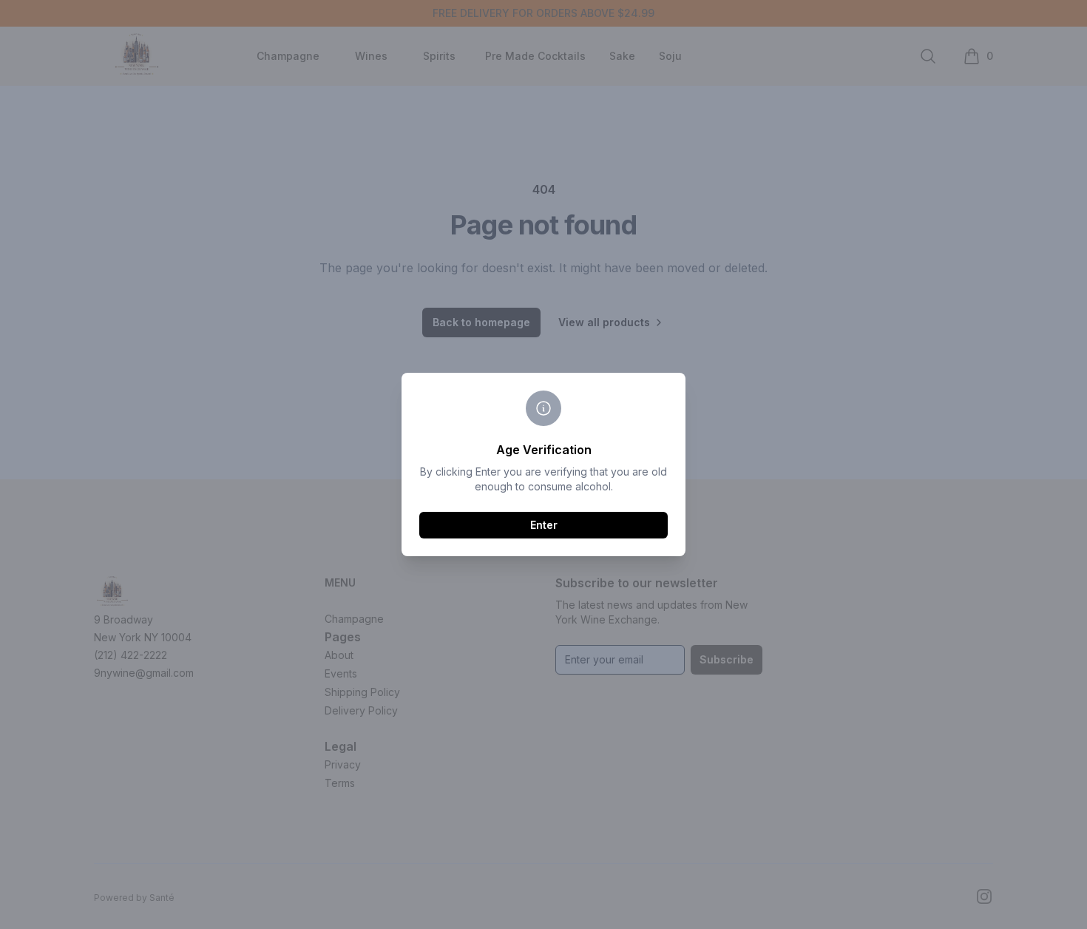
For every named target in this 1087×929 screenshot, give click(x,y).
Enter (544, 524)
